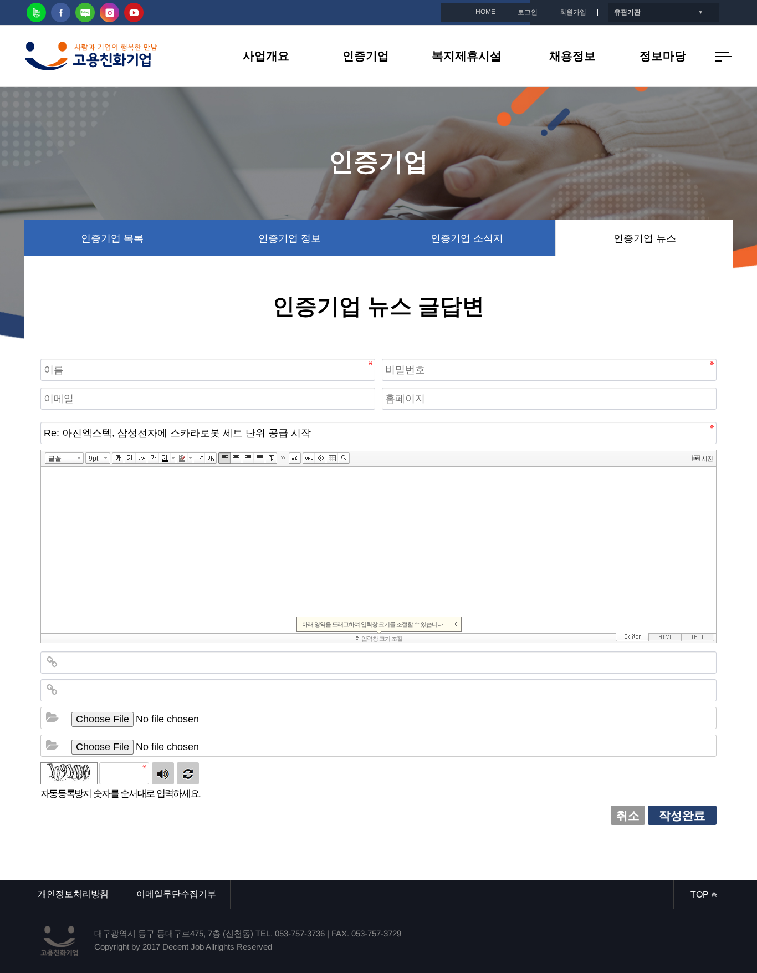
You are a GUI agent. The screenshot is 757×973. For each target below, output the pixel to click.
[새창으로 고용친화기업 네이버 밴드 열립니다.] (36, 12)
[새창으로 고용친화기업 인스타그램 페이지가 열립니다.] (109, 12)
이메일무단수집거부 (176, 894)
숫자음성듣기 (163, 773)
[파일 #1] (52, 718)
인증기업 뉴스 (644, 238)
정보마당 (663, 55)
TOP (700, 894)
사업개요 (266, 55)
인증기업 (365, 55)
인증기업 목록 (112, 238)
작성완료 (682, 815)
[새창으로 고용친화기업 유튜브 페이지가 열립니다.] (134, 12)
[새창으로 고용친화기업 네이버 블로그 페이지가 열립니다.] (85, 12)
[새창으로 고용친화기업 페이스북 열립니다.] (60, 12)
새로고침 (188, 773)
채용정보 (572, 55)
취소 (628, 815)
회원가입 (573, 12)
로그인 (528, 12)
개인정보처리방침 (73, 894)
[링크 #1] (52, 662)
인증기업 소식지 (467, 238)
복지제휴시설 (467, 55)
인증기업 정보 (289, 238)
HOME (485, 12)
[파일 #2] (52, 745)
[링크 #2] (52, 690)
